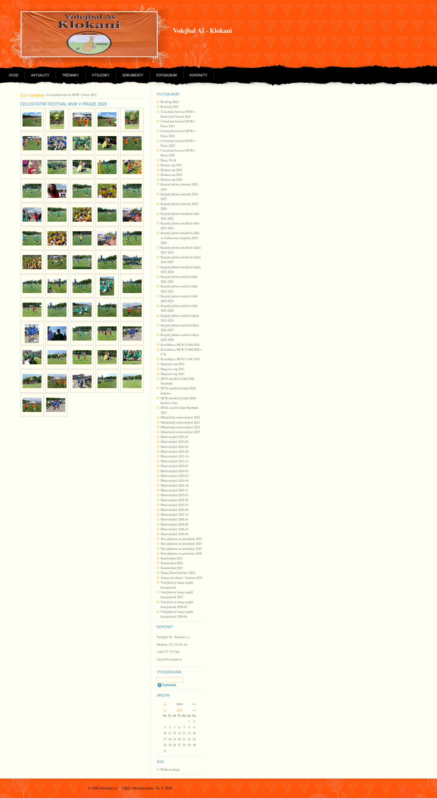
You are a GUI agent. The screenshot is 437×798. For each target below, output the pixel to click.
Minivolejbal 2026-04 (174, 534)
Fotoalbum (166, 75)
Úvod (13, 75)
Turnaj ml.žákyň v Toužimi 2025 (181, 577)
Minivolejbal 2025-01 (174, 495)
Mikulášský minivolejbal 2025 (180, 432)
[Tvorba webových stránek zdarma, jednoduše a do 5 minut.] (120, 789)
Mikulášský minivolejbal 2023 (180, 422)
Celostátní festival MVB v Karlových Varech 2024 (178, 114)
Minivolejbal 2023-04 (174, 451)
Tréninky (70, 75)
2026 (180, 709)
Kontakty (198, 75)
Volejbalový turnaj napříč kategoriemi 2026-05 (177, 604)
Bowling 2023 (170, 106)
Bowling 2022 (170, 101)
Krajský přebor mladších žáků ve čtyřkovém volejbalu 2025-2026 (180, 237)
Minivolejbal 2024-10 (174, 485)
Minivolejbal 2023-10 (174, 456)
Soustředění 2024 (172, 563)
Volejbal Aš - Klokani (202, 30)
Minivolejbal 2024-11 (174, 490)
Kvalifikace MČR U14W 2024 (180, 359)
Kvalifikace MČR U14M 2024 (180, 344)
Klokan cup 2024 (171, 169)
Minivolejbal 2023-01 (174, 436)
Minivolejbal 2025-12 (174, 514)
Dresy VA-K (168, 160)
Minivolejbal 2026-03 (174, 529)
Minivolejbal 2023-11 (174, 461)
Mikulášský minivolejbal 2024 (180, 427)
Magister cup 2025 (172, 373)
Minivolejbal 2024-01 (174, 466)
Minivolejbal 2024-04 (174, 480)
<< (165, 703)
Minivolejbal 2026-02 (174, 524)
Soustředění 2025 (172, 567)
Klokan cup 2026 (171, 179)
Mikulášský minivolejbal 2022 (180, 417)
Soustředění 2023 (172, 558)
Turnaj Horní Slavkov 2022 (178, 572)
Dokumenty (132, 75)
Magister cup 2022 (172, 364)
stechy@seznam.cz (169, 659)
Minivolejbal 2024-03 (174, 475)
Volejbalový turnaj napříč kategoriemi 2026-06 (177, 614)
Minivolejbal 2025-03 (174, 504)
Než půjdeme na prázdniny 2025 (181, 548)
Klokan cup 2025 (171, 174)
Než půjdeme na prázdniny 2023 (181, 538)
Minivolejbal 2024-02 (174, 471)
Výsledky (101, 75)
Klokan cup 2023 (171, 165)
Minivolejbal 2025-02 (174, 500)
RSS (127, 788)
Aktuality (40, 75)
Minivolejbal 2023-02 (174, 441)
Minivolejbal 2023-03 (174, 446)
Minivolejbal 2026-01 (174, 519)
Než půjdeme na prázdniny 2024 (181, 543)
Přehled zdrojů (170, 769)
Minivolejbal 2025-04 (174, 509)
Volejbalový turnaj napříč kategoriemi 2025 (177, 594)
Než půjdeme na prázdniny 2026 (181, 553)
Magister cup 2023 (172, 369)
